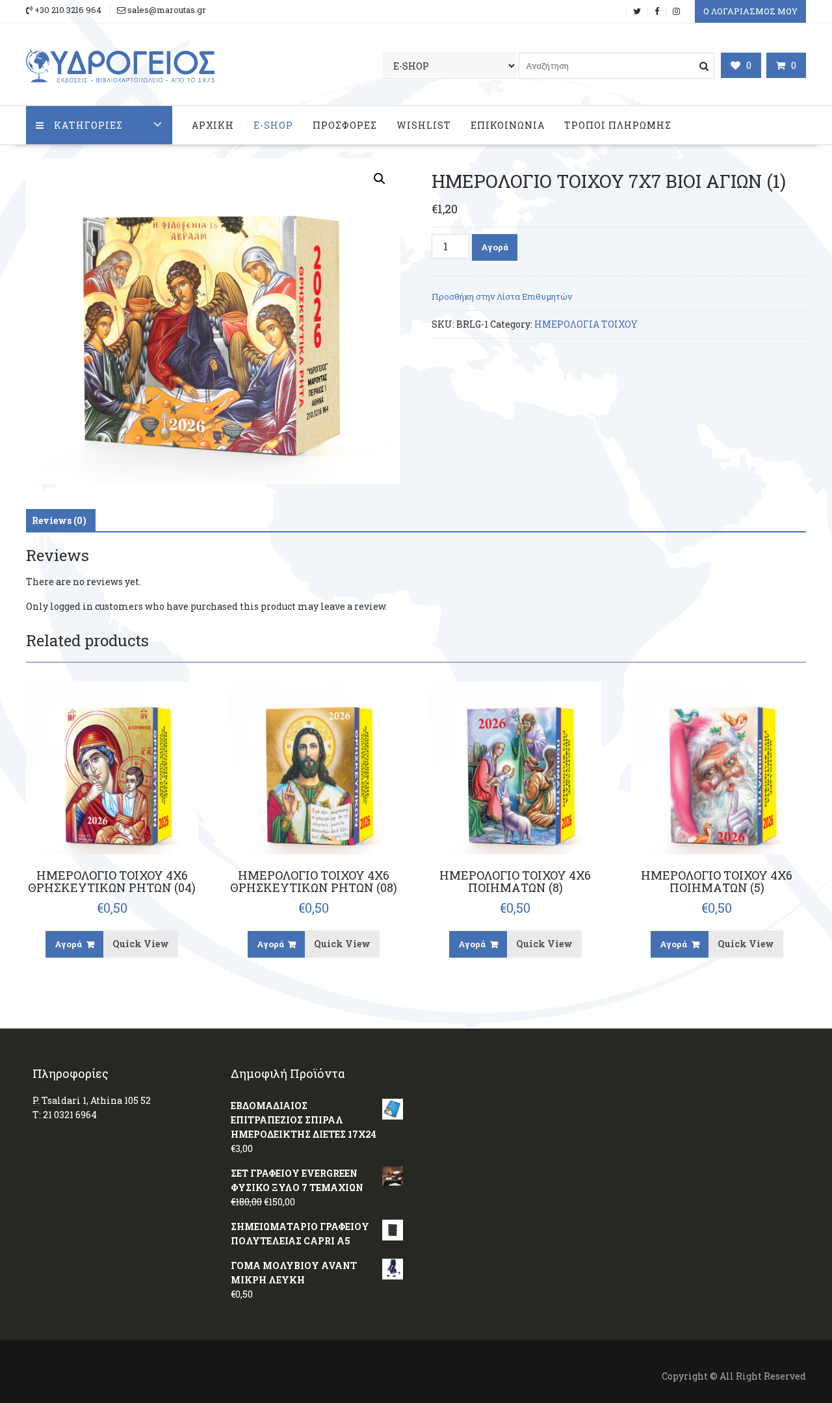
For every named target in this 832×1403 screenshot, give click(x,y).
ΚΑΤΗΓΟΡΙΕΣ (88, 125)
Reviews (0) (59, 520)
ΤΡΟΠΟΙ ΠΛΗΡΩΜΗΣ (617, 125)
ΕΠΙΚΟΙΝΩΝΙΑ (508, 125)
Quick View (140, 944)
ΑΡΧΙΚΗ (213, 125)
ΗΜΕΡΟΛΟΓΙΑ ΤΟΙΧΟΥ (586, 324)
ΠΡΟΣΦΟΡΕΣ (345, 125)
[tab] (59, 520)
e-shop (273, 125)
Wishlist (423, 125)
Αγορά (494, 247)
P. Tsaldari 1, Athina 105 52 (91, 1100)
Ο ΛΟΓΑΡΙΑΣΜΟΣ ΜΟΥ (750, 11)
